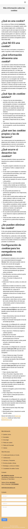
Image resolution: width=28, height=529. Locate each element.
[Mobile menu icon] (25, 2)
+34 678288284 (15, 484)
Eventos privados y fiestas (9, 463)
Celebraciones (6, 457)
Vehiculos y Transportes (9, 460)
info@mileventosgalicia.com (8, 487)
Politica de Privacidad (8, 445)
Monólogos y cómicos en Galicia (11, 465)
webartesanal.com (6, 419)
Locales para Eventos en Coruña (11, 455)
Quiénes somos (7, 434)
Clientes (5, 448)
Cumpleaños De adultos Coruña (11, 468)
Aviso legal (6, 440)
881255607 (12, 482)
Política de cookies (7, 442)
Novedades (6, 437)
